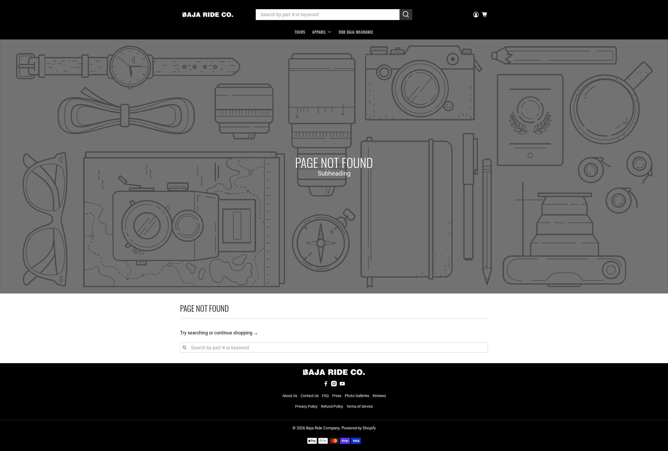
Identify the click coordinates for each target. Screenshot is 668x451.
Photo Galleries (357, 396)
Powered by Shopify (359, 428)
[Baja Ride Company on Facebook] (326, 385)
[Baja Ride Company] (208, 14)
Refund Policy (332, 406)
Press (336, 396)
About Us (289, 396)
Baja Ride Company (322, 428)
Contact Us (310, 396)
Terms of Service (360, 406)
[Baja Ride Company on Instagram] (334, 385)
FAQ (325, 396)
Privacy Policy (306, 406)
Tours (300, 32)
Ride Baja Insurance (356, 32)
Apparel (319, 32)
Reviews (379, 396)
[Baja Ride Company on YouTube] (342, 385)
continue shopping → (236, 332)
